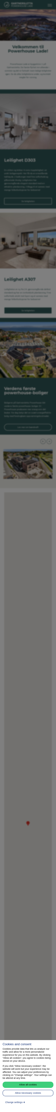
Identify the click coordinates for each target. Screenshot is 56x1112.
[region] (28, 1076)
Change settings (14, 1102)
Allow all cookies (28, 1084)
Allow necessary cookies (28, 1093)
